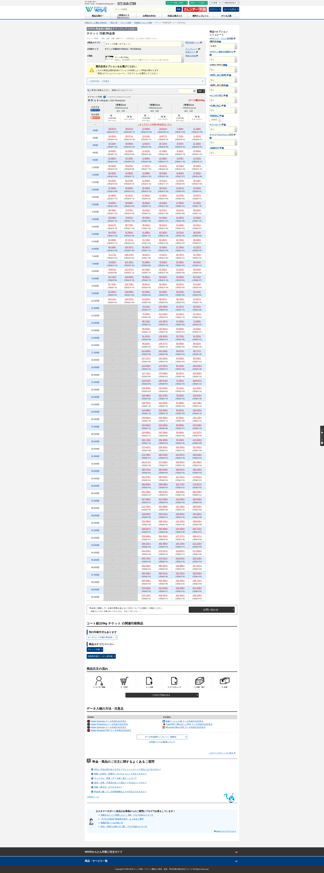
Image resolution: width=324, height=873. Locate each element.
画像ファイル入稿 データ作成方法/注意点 (184, 721)
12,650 (146, 129)
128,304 (146, 388)
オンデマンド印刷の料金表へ (101, 637)
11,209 (197, 129)
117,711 (146, 373)
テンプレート (191, 49)
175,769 (146, 455)
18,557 (112, 129)
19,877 (163, 136)
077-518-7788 (126, 3)
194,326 (163, 388)
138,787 (146, 403)
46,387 (146, 247)
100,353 (180, 447)
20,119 (112, 144)
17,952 (180, 203)
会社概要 (213, 3)
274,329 (163, 462)
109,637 (197, 381)
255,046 (146, 566)
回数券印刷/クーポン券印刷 (100, 656)
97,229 (180, 440)
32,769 (129, 158)
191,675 (146, 477)
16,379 (180, 195)
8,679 (180, 158)
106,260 (163, 307)
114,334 (163, 314)
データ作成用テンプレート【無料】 (161, 737)
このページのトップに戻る (221, 753)
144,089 (146, 410)
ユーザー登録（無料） (176, 3)
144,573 (129, 299)
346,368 (163, 529)
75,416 (146, 314)
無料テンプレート (201, 16)
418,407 (163, 595)
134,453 (180, 529)
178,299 (163, 373)
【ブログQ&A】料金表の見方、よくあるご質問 (122, 819)
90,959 (180, 425)
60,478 (112, 232)
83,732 (112, 277)
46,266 (163, 203)
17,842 (197, 173)
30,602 (146, 203)
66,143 (180, 366)
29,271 (129, 136)
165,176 (146, 440)
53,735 (180, 336)
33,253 (112, 181)
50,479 (129, 181)
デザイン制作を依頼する (222, 52)
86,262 (163, 277)
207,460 (146, 499)
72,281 (180, 381)
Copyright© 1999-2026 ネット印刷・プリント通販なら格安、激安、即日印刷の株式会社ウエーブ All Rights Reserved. (162, 869)
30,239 (163, 173)
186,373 (163, 381)
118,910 (180, 492)
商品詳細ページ (192, 42)
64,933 (146, 299)
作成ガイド (190, 52)
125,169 (180, 507)
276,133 (146, 595)
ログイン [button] (214, 9)
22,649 (146, 181)
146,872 (180, 558)
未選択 (213, 46)
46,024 (197, 262)
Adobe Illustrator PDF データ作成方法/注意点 (110, 730)
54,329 (163, 218)
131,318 (180, 521)
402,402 (163, 581)
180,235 (197, 492)
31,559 (129, 151)
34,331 (163, 181)
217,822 (197, 551)
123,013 (146, 381)
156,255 (180, 581)
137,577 (180, 536)
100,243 (197, 366)
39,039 (197, 240)
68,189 (112, 247)
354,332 (163, 536)
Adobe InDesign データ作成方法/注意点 (108, 727)
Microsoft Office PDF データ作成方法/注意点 (186, 727)
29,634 (197, 210)
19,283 (112, 136)
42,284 (163, 195)
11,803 (180, 173)
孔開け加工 (216, 106)
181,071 (146, 462)
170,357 (163, 366)
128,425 (197, 410)
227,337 (197, 566)
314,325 (163, 499)
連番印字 (215, 148)
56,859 (180, 344)
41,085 (112, 195)
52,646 (112, 218)
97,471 (129, 240)
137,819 (197, 425)
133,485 (146, 395)
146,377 (163, 344)
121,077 (129, 269)
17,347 (146, 166)
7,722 (180, 136)
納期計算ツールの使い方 (112, 823)
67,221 (197, 314)
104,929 (197, 373)
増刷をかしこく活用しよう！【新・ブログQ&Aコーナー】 (127, 815)
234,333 (163, 425)
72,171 (112, 255)
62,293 (163, 232)
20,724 (163, 144)
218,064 (146, 514)
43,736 (146, 240)
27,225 (197, 203)
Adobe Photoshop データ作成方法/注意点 (109, 724)
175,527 (197, 484)
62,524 (197, 307)
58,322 (163, 225)
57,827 (197, 299)
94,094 (180, 432)
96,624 (146, 344)
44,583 (129, 173)
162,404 (180, 595)
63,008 (180, 358)
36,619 (197, 232)
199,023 (197, 521)
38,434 (146, 225)
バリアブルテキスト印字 (222, 135)
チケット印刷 (94, 649)
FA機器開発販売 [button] (229, 3)
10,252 (180, 166)
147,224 (197, 440)
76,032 (112, 262)
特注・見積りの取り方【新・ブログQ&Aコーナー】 (124, 826)
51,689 (146, 262)
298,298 (163, 484)
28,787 (180, 255)
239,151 (146, 544)
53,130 (197, 284)
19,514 (180, 210)
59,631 (146, 284)
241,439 (197, 588)
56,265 (129, 188)
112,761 (180, 477)
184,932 (197, 499)
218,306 (163, 410)
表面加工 (215, 116)
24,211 (180, 232)
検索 (179, 9)
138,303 (163, 336)
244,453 (146, 551)
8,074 (180, 144)
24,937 (197, 195)
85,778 (129, 225)
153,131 (180, 573)
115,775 (180, 484)
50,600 (180, 329)
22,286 (163, 158)
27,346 (180, 247)
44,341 (180, 314)
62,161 (129, 195)
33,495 (180, 277)
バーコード (216, 125)
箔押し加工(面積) (218, 75)
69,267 (180, 373)
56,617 (112, 225)
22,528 (197, 188)
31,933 (197, 218)
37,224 (112, 188)
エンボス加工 (217, 95)
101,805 (146, 351)
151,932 (197, 447)
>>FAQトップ (93, 797)
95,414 (112, 299)
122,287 (163, 321)
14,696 (146, 158)
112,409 (146, 366)
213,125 (197, 544)
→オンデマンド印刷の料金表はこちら (154, 124)
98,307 (163, 299)
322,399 (163, 507)
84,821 (180, 410)
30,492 (129, 144)
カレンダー (95, 110)
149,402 (146, 418)
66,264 (163, 240)
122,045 (180, 499)
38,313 (163, 188)
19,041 (163, 129)
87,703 (112, 284)
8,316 (180, 151)
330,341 (163, 514)
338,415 (163, 521)
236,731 (197, 581)
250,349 (163, 440)
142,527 (197, 432)
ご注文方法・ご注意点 (99, 81)
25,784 (180, 240)
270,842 (146, 588)
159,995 (146, 432)
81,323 (197, 336)
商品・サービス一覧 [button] (96, 860)
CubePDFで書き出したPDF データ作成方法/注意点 (189, 724)
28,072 (129, 129)
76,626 (197, 329)
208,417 (197, 536)
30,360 (180, 262)
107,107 (146, 358)
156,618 (197, 455)
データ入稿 (226, 16)
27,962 (146, 195)
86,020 (146, 329)
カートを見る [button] (230, 9)
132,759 (129, 284)
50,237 (163, 210)
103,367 (129, 247)
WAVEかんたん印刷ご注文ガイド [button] (103, 851)
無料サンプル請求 (197, 3)
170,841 (197, 477)
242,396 (163, 432)
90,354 (163, 284)
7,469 (180, 129)
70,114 (146, 307)
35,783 (146, 218)
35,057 (180, 284)
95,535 (197, 358)
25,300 (146, 188)
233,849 (146, 536)
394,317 (163, 573)
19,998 (146, 173)
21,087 (180, 218)
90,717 (197, 351)
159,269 (180, 588)
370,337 (163, 551)
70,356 (163, 247)
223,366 (146, 521)
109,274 (129, 255)
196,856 (146, 484)
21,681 (112, 158)
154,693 (146, 425)
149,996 (180, 566)
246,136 (197, 595)
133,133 (197, 418)
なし (212, 59)
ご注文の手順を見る (161, 695)
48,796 (112, 210)
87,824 (180, 418)
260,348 (146, 573)
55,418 (197, 292)
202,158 (146, 492)
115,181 (129, 262)
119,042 (197, 395)
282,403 (163, 469)
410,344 (163, 588)
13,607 (146, 144)
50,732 (197, 277)
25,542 (112, 166)
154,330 (163, 351)
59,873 (180, 351)
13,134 (146, 136)
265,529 (146, 581)
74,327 (163, 255)
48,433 (197, 269)
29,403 (112, 173)
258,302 (163, 447)
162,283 (163, 358)
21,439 (163, 151)
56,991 (146, 277)
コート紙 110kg (121, 57)
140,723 (180, 544)
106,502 (180, 462)
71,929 (197, 321)
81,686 (180, 403)
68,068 (129, 203)
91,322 (146, 336)
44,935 (112, 203)
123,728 (197, 403)
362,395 (163, 544)
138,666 (129, 292)
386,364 (163, 566)
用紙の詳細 (190, 56)
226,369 (163, 418)
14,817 (180, 188)
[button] (97, 16)
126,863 (129, 277)
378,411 (163, 558)
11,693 (197, 136)
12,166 (197, 144)
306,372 (163, 492)
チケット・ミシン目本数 (222, 38)
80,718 (146, 321)
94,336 (163, 292)
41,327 (197, 247)
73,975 (129, 210)
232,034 (197, 573)
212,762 (146, 507)
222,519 (197, 558)
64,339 (112, 240)
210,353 (163, 403)
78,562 (180, 395)
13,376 (180, 181)
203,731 (197, 529)
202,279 (163, 395)
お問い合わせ (210, 609)
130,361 (163, 329)
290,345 (163, 477)
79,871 (129, 218)
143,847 (180, 551)
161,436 (197, 462)
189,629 (197, 507)
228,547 (146, 529)
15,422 (197, 166)
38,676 (129, 166)
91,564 (129, 232)
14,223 (146, 151)
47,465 (180, 321)
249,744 (146, 558)
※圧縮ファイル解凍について (162, 742)
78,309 (163, 262)
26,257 (163, 166)
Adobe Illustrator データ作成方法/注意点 (108, 721)
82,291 (163, 269)
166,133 (197, 469)
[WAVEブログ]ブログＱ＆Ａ (226, 831)
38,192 (180, 299)
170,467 (146, 447)
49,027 (146, 255)
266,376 (163, 455)
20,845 (112, 151)
